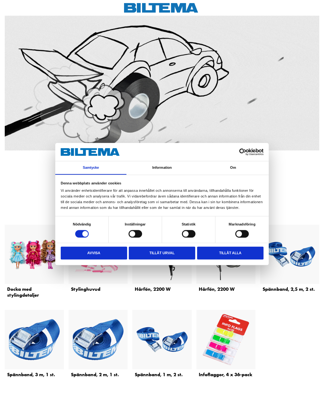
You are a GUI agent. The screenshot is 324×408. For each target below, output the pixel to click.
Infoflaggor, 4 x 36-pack (225, 374)
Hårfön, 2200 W (153, 289)
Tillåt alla (230, 253)
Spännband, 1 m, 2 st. (159, 374)
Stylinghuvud (85, 289)
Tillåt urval (162, 253)
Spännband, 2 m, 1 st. (95, 374)
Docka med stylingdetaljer (23, 292)
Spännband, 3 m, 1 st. (31, 374)
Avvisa (93, 253)
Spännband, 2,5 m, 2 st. (289, 289)
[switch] (135, 234)
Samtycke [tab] (91, 168)
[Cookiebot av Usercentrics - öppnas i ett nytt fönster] (243, 151)
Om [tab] (233, 168)
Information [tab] (162, 168)
